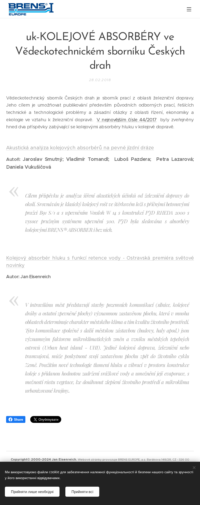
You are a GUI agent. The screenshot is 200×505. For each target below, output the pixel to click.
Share (18, 419)
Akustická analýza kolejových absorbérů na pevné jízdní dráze (80, 148)
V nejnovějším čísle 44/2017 (127, 119)
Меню (189, 9)
